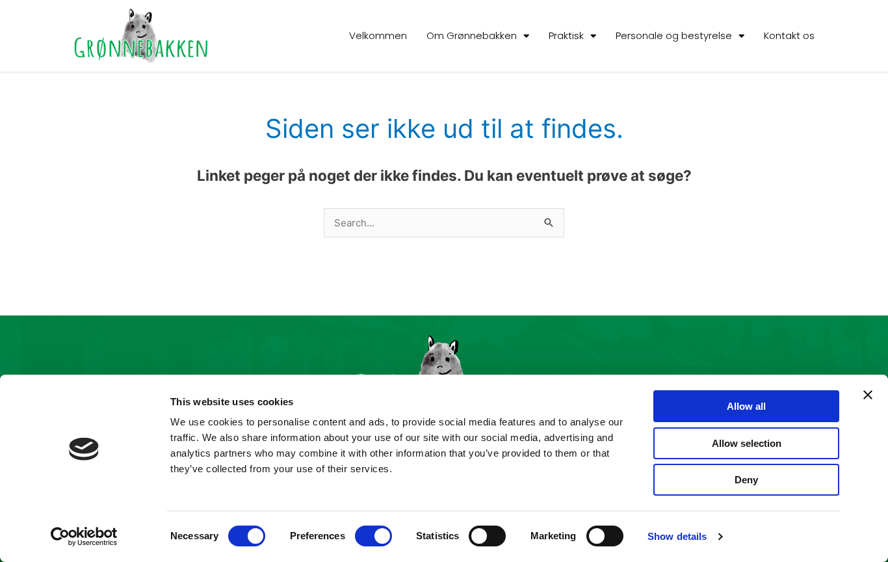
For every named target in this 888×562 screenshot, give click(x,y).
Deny (746, 479)
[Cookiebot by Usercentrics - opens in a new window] (84, 536)
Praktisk (566, 35)
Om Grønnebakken (471, 35)
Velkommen (378, 35)
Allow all (746, 406)
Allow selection (746, 443)
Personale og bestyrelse (674, 35)
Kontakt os (789, 35)
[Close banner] (867, 394)
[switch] (373, 536)
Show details (677, 536)
